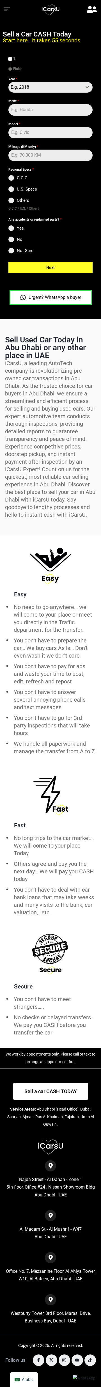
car (48, 1032)
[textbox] (45, 87)
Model (14, 124)
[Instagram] (64, 1360)
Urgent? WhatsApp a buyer (55, 297)
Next (50, 267)
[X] (51, 1360)
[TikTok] (90, 1360)
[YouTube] (77, 1360)
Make (13, 101)
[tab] (11, 59)
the (39, 1032)
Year (12, 79)
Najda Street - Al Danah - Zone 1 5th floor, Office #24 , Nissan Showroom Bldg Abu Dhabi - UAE (50, 1187)
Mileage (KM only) (23, 147)
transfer (24, 1032)
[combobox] (50, 87)
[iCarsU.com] (51, 10)
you (81, 1025)
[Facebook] (38, 1360)
